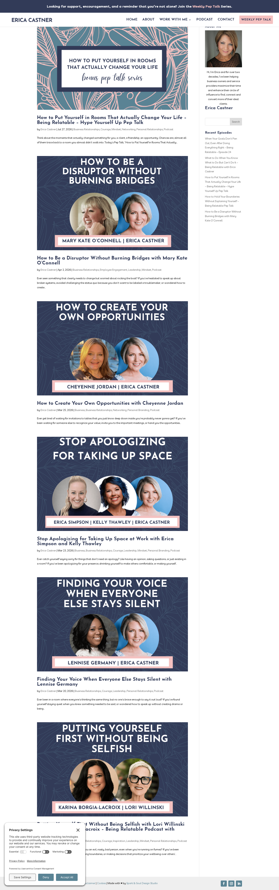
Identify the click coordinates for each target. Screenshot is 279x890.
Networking (129, 129)
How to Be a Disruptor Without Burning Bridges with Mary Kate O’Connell (112, 261)
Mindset (116, 129)
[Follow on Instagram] (231, 884)
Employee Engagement (113, 269)
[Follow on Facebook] (224, 884)
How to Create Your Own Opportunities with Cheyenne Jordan (110, 403)
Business (80, 410)
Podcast (168, 129)
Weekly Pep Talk (206, 6)
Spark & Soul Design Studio (142, 883)
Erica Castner (48, 129)
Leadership (134, 269)
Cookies (101, 883)
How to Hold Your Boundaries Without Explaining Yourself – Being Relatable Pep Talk (222, 201)
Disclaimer (89, 883)
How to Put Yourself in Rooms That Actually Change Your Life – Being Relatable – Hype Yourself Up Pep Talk (112, 120)
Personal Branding (138, 410)
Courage (106, 129)
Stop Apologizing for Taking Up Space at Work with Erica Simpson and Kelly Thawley (105, 541)
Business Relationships (86, 129)
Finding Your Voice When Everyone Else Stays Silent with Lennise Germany (104, 682)
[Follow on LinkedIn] (239, 884)
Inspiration (119, 841)
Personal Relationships (149, 129)
